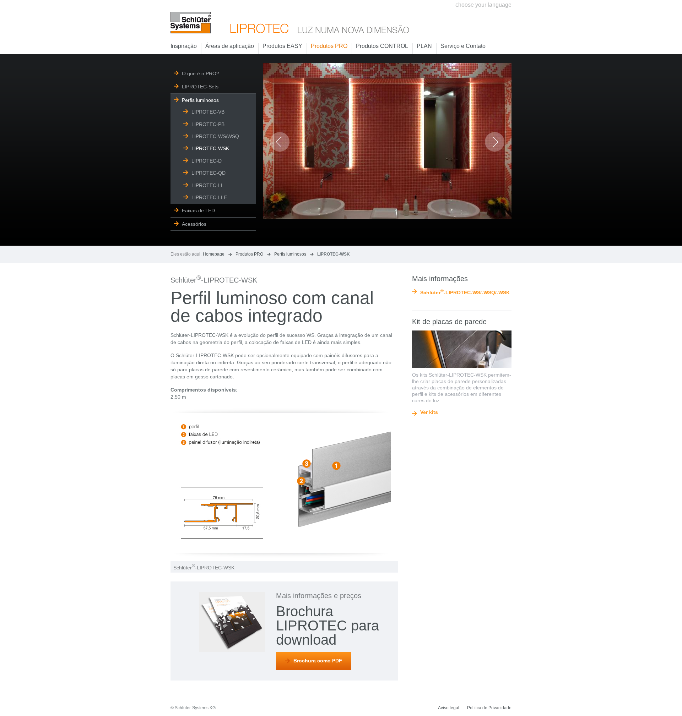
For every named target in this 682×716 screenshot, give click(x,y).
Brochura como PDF (317, 660)
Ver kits (429, 412)
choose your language (483, 5)
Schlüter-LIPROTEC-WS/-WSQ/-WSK (465, 291)
